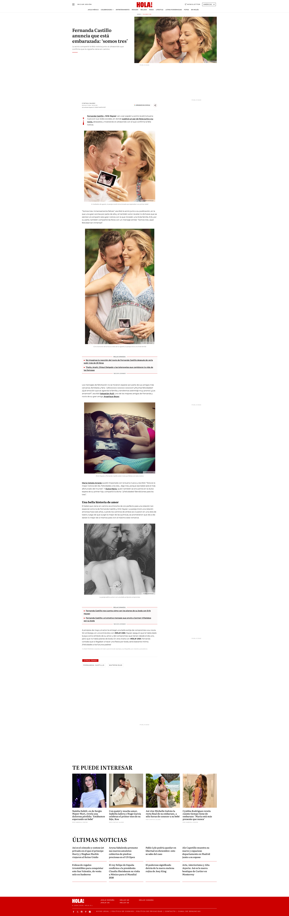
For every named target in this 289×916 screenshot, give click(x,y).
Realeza (135, 9)
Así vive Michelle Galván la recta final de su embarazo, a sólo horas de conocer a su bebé (163, 813)
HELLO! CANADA (146, 900)
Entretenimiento (122, 9)
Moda (151, 9)
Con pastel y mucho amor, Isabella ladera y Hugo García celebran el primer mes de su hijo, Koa (125, 815)
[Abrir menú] (73, 4)
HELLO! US (124, 902)
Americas (207, 4)
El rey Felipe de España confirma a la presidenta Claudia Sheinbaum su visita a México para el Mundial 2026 (124, 871)
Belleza (144, 9)
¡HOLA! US (105, 902)
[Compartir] (155, 105)
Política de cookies (123, 911)
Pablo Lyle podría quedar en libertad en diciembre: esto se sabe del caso (161, 851)
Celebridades (106, 9)
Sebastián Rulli (107, 394)
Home (139, 14)
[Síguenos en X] (78, 912)
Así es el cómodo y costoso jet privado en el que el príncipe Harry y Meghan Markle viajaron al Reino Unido (88, 852)
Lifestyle (159, 9)
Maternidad (115, 665)
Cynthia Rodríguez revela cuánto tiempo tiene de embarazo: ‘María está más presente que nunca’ (197, 815)
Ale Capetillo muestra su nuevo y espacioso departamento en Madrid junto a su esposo (196, 852)
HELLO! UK (124, 900)
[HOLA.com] (144, 5)
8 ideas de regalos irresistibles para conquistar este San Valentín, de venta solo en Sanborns (87, 869)
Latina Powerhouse (173, 9)
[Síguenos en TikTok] (90, 912)
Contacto (170, 911)
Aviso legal (102, 911)
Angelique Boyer (111, 396)
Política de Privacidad (149, 911)
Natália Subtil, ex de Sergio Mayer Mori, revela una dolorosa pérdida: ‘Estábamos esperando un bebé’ (88, 815)
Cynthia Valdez (88, 103)
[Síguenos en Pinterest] (86, 912)
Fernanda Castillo (95, 116)
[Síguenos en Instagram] (82, 912)
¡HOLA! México (93, 9)
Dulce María (111, 489)
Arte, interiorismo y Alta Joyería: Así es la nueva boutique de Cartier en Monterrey (196, 869)
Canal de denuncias (189, 911)
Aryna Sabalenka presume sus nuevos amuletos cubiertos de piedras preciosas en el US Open (123, 852)
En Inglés (195, 9)
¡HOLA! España (107, 900)
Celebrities (147, 14)
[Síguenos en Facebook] (74, 912)
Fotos (186, 9)
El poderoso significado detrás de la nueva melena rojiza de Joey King (160, 868)
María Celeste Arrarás (92, 483)
